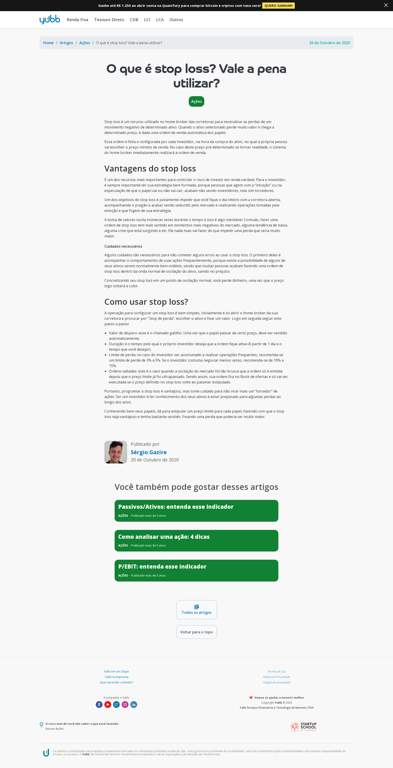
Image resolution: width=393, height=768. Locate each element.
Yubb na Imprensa (116, 677)
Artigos (66, 42)
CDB (134, 19)
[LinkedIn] (133, 704)
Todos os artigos (197, 609)
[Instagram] (125, 704)
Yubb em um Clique (116, 671)
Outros (176, 19)
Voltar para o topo (196, 632)
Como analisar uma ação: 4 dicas (164, 536)
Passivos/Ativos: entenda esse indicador (176, 506)
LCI (147, 19)
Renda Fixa (77, 19)
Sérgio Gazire (149, 452)
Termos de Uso (276, 671)
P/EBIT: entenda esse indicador (162, 566)
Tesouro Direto (109, 19)
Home (48, 42)
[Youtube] (107, 704)
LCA (160, 19)
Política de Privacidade (276, 677)
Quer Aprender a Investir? (116, 682)
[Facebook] (99, 704)
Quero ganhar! (278, 5)
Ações (84, 42)
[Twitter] (116, 704)
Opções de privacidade (277, 682)
